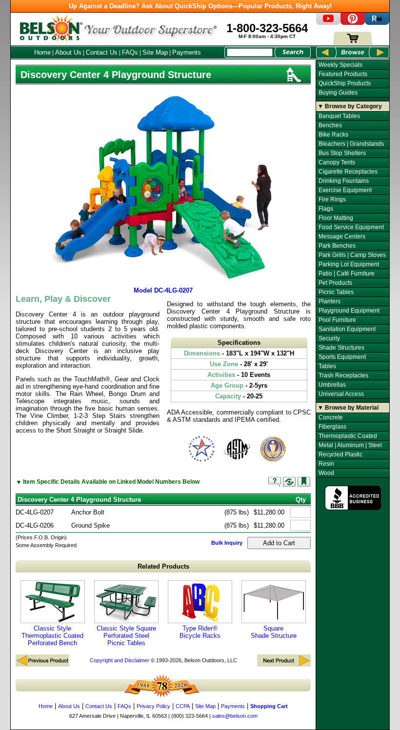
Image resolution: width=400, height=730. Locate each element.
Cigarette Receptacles (348, 171)
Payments (186, 52)
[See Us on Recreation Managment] (377, 22)
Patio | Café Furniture (347, 273)
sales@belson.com (235, 716)
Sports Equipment (342, 357)
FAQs (130, 52)
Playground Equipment (349, 310)
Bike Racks (333, 134)
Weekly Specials (340, 64)
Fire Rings (332, 199)
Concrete (331, 417)
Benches (330, 125)
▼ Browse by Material (348, 407)
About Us (68, 52)
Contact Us (102, 52)
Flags (326, 208)
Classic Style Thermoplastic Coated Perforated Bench (52, 636)
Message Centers (342, 236)
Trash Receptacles (343, 375)
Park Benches (337, 245)
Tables (327, 366)
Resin (326, 463)
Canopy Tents (337, 162)
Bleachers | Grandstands (351, 143)
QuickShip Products (345, 83)
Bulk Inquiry (226, 543)
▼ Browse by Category (350, 106)
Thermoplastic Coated (348, 436)
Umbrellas (332, 384)
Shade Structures (341, 347)
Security (329, 338)
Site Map (155, 52)
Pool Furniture (337, 319)
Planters (329, 301)
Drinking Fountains (344, 181)
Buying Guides (338, 92)
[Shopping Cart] (352, 42)
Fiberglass (332, 426)
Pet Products (335, 282)
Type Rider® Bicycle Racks (200, 632)
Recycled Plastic (340, 454)
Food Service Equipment (351, 227)
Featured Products (343, 74)
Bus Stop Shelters (342, 153)
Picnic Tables (336, 292)
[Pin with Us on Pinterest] (352, 22)
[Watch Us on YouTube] (328, 22)
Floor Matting (336, 218)
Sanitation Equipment (347, 329)
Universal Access (341, 394)
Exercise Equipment (345, 190)
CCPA (183, 706)
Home (42, 52)
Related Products (163, 566)
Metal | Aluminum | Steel (350, 445)
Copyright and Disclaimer (119, 660)
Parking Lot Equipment (349, 264)
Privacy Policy (153, 706)
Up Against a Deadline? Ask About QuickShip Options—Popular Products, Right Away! (200, 6)
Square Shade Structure (274, 632)
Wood (326, 473)
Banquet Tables (339, 116)
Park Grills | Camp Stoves (352, 255)
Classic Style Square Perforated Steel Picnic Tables (126, 636)
